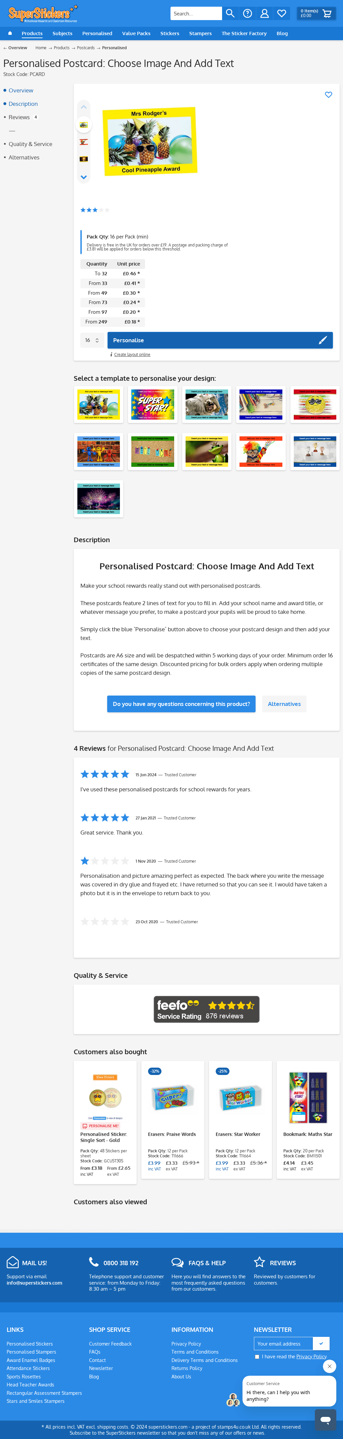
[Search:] (196, 13)
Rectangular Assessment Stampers (44, 1393)
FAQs (94, 1352)
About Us (181, 1376)
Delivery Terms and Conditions (205, 1360)
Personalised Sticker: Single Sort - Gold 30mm (103, 1137)
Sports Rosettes (24, 1376)
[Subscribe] (321, 1343)
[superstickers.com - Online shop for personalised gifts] (43, 13)
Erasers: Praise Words (172, 1134)
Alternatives (24, 157)
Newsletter (101, 1368)
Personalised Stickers (30, 1344)
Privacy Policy (186, 1344)
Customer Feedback (110, 1344)
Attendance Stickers (28, 1368)
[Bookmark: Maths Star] (308, 1098)
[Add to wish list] (328, 94)
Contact (97, 1360)
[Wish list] (281, 13)
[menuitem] (204, 13)
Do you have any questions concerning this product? (181, 703)
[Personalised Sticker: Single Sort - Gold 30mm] (105, 1098)
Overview (21, 90)
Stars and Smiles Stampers (36, 1401)
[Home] (10, 33)
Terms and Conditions (195, 1352)
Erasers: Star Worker (238, 1134)
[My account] (264, 13)
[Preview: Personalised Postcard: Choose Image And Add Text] (83, 124)
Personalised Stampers (31, 1352)
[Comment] (95, 210)
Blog (94, 1376)
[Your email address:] (292, 1344)
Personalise (128, 340)
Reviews (23, 117)
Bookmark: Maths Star (307, 1134)
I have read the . (295, 1356)
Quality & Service (30, 143)
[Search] (230, 13)
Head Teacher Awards (30, 1384)
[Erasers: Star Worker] (240, 1098)
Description (23, 103)
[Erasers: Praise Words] (173, 1098)
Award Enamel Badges (31, 1360)
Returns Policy (187, 1368)
